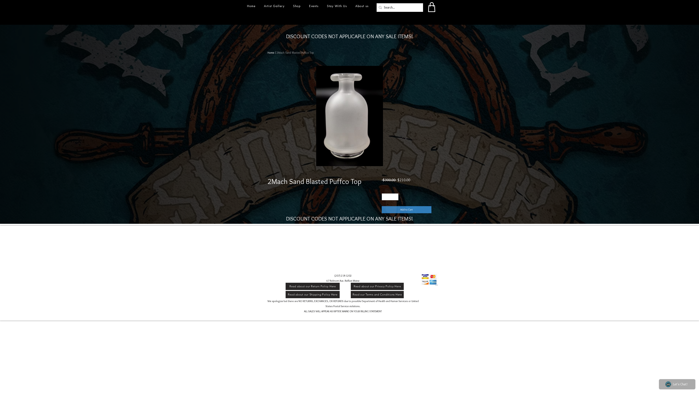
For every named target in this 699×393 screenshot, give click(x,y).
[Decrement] (384, 197)
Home (271, 52)
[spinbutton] (390, 197)
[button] (314, 6)
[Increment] (395, 197)
